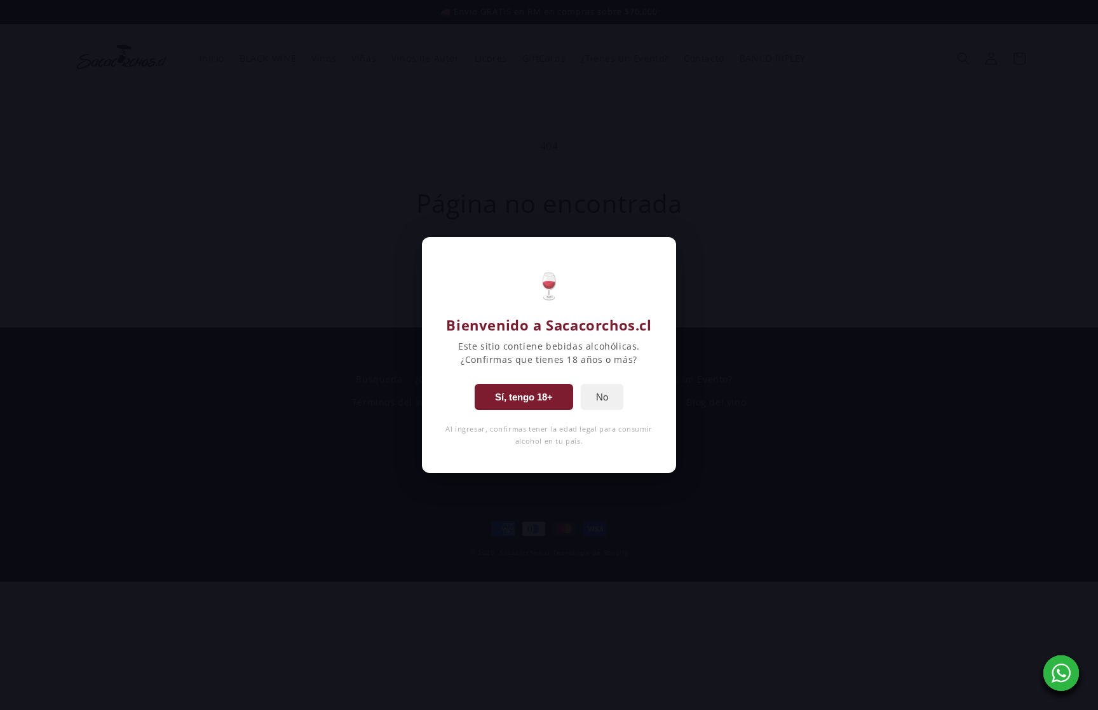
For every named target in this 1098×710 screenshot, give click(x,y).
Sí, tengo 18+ (524, 397)
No (602, 397)
